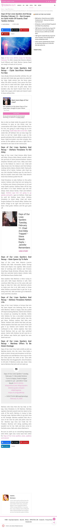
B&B (27, 5)
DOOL (31, 5)
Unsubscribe (28, 521)
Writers (27, 519)
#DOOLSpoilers (13, 388)
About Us (22, 519)
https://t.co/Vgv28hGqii (16, 393)
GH (23, 5)
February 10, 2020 (16, 399)
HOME (6, 519)
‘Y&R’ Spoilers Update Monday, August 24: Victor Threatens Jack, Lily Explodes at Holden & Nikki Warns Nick (45, 37)
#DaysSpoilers (23, 385)
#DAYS (15, 383)
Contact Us (41, 519)
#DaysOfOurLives (11, 385)
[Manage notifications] (3, 526)
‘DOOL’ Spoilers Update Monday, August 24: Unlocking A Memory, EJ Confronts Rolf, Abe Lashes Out (44, 43)
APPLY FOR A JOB (34, 519)
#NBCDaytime (16, 390)
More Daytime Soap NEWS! (43, 14)
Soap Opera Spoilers (14, 519)
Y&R (35, 5)
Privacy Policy (48, 519)
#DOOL (21, 383)
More (39, 5)
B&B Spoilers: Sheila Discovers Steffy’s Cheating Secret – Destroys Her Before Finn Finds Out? (44, 20)
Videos (19, 5)
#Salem (21, 388)
